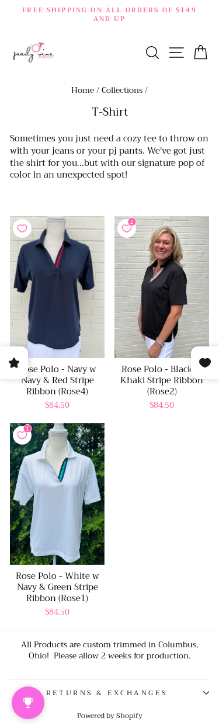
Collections (122, 90)
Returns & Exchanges (106, 693)
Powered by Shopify (109, 715)
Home (82, 90)
